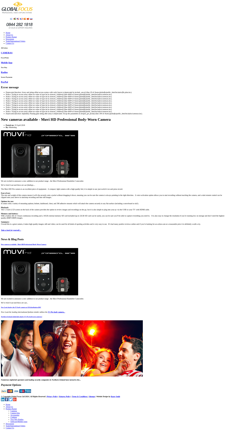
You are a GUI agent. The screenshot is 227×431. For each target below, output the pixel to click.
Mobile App (6, 62)
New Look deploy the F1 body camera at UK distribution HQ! (21, 307)
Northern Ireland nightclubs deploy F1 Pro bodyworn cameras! (21, 317)
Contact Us (10, 43)
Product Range (11, 37)
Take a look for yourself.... (11, 230)
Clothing (13, 417)
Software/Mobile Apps (18, 422)
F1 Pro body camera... (56, 312)
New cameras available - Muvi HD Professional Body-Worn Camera (23, 244)
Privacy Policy (52, 397)
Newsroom (10, 39)
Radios (4, 72)
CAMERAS (7, 53)
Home (8, 33)
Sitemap (92, 397)
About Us (9, 35)
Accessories (14, 415)
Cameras (13, 411)
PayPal (4, 82)
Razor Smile (115, 397)
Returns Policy (64, 397)
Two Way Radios (16, 419)
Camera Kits (15, 413)
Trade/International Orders (15, 41)
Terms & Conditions (80, 397)
